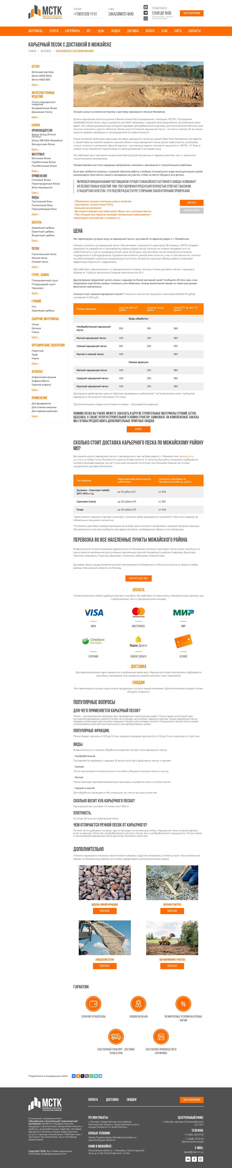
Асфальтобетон (40, 381)
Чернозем (37, 288)
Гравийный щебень (43, 227)
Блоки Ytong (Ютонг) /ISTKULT (44, 135)
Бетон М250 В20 (41, 79)
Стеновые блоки (41, 180)
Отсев (35, 324)
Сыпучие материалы (45, 319)
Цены (101, 31)
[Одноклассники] (78, 1076)
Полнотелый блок (42, 205)
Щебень (37, 222)
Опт (89, 31)
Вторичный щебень (43, 235)
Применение (39, 398)
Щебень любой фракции (105, 904)
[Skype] (96, 1076)
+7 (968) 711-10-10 (194, 1139)
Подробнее (105, 911)
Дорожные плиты (42, 112)
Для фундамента (41, 403)
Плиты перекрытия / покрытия (44, 103)
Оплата (150, 31)
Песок (35, 249)
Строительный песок (44, 254)
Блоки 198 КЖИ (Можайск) (47, 140)
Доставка (133, 31)
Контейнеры (72, 31)
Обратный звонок (192, 13)
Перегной (38, 350)
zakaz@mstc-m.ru (121, 14)
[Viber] (87, 1076)
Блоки (36, 125)
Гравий (36, 301)
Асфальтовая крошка (44, 377)
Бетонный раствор (43, 72)
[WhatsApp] (91, 1076)
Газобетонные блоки (44, 162)
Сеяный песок (40, 261)
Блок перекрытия (42, 187)
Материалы (35, 31)
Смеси (35, 332)
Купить (138, 429)
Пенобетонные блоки (44, 165)
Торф (35, 354)
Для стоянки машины (44, 407)
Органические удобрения (48, 345)
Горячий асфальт (41, 384)
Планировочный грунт (45, 280)
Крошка (36, 328)
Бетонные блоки (41, 158)
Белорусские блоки (43, 144)
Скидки (115, 31)
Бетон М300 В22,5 (42, 75)
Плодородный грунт (44, 284)
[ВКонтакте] (74, 1076)
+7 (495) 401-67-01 (194, 1134)
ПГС (34, 306)
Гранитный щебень (43, 231)
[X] (82, 1076)
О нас (164, 31)
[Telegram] (100, 1076)
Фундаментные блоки (44, 108)
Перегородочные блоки (46, 183)
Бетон (35, 67)
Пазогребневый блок (44, 209)
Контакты (194, 31)
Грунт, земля (40, 275)
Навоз (35, 358)
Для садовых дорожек (44, 411)
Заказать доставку (138, 578)
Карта (178, 31)
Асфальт (37, 372)
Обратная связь (191, 210)
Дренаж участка (172, 904)
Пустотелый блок (42, 201)
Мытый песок (39, 258)
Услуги (53, 31)
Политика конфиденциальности (47, 1153)
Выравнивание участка (172, 959)
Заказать (191, 202)
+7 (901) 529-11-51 (85, 14)
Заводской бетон (104, 959)
